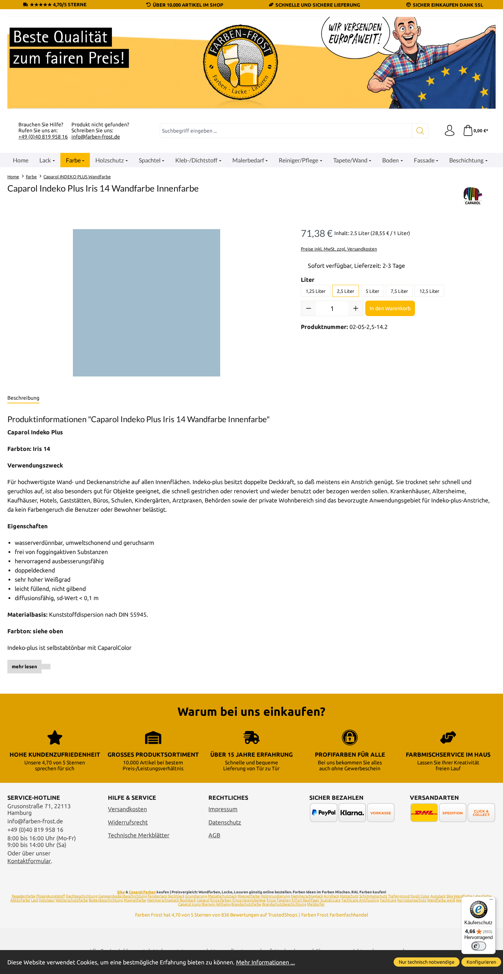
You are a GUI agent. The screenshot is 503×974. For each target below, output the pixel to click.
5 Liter (372, 291)
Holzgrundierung (275, 896)
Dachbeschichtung (82, 896)
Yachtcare (388, 900)
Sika (121, 892)
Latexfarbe (482, 896)
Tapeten (284, 900)
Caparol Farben (142, 892)
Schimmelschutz (373, 896)
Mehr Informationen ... (265, 962)
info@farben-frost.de (95, 137)
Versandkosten (127, 809)
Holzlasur (47, 900)
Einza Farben (221, 900)
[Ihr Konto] (449, 131)
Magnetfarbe (249, 896)
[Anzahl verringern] (308, 308)
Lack (34, 900)
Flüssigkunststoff (50, 896)
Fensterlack (157, 896)
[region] (146, 303)
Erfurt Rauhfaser (306, 900)
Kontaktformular (29, 861)
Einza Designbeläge (249, 900)
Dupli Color (420, 896)
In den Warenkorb (390, 308)
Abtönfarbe (20, 900)
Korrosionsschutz (411, 900)
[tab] (23, 398)
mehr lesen (24, 666)
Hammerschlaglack (307, 896)
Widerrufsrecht (128, 822)
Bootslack (188, 900)
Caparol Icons (189, 904)
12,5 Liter (429, 291)
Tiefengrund (399, 896)
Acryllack (331, 896)
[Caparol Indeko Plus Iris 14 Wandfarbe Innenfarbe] (146, 302)
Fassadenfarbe (24, 896)
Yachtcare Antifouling (360, 900)
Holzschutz (349, 896)
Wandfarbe (463, 896)
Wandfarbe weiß (441, 900)
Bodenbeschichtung (106, 900)
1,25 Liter (316, 291)
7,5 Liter (399, 291)
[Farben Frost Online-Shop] (251, 63)
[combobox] (286, 130)
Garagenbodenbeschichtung (122, 896)
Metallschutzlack (222, 896)
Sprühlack (176, 896)
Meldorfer (316, 904)
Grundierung (196, 896)
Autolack (438, 896)
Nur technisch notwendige (426, 961)
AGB (214, 835)
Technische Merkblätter (138, 835)
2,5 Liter (345, 291)
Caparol (203, 900)
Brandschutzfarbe (246, 904)
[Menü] (491, 901)
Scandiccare (330, 900)
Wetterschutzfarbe (72, 900)
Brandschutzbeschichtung (284, 904)
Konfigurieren (481, 961)
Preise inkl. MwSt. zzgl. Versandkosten (339, 248)
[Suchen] (420, 130)
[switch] (478, 946)
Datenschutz (224, 822)
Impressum (223, 809)
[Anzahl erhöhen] (355, 308)
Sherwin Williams (216, 904)
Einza (271, 900)
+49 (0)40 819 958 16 (43, 137)
